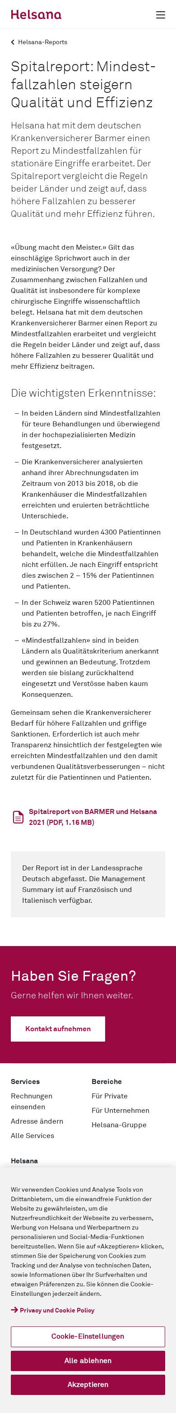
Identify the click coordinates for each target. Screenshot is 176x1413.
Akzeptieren (88, 1384)
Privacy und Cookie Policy (57, 1311)
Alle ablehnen (88, 1360)
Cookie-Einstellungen (87, 1336)
